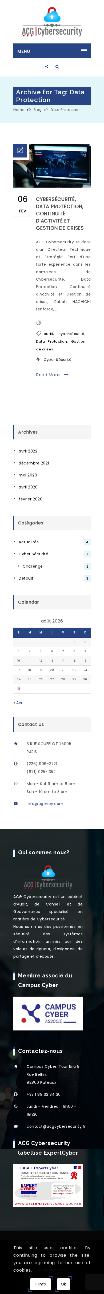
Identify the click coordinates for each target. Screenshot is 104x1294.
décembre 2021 (34, 463)
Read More (48, 375)
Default (53, 578)
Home (19, 109)
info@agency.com (45, 803)
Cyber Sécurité (57, 359)
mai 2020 (28, 475)
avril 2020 (28, 487)
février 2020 (30, 499)
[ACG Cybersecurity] (52, 21)
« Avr (18, 702)
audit (48, 333)
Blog (38, 109)
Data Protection (65, 109)
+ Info (40, 1284)
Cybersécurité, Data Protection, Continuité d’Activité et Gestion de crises (60, 213)
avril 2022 (28, 451)
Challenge (55, 566)
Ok (63, 1284)
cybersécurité (71, 333)
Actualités (54, 542)
